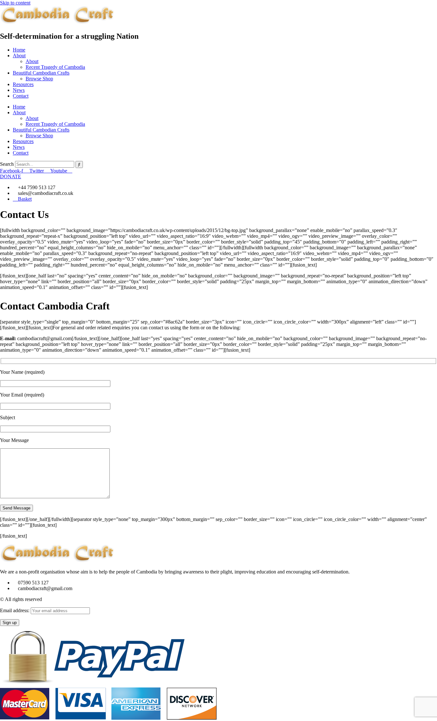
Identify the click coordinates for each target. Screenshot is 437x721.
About (19, 55)
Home (19, 49)
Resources (23, 84)
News (19, 90)
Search (7, 164)
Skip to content (15, 2)
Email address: (15, 610)
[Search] (79, 164)
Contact (20, 96)
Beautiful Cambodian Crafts (41, 73)
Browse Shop (39, 78)
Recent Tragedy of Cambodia (55, 67)
